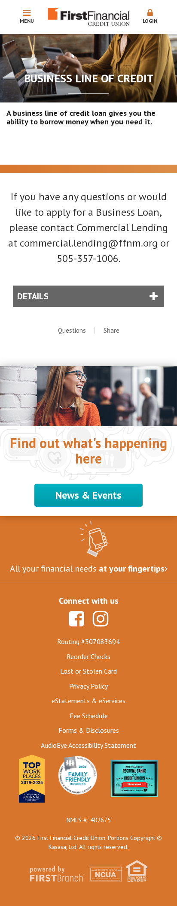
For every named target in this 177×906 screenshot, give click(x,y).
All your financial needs (87, 568)
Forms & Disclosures (88, 730)
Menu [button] (27, 21)
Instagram (100, 619)
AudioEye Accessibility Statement (88, 745)
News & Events (88, 495)
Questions (72, 330)
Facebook (76, 619)
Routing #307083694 (88, 641)
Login (150, 21)
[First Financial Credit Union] (89, 16)
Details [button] (33, 296)
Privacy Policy (88, 686)
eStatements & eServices (88, 700)
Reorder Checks (88, 656)
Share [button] (111, 330)
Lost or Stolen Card (88, 671)
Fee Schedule (89, 715)
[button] (150, 16)
